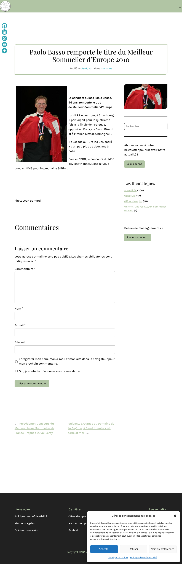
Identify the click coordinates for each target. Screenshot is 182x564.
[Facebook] (4, 26)
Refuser (133, 548)
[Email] (4, 45)
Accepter (104, 548)
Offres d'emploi (133, 201)
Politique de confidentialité (143, 557)
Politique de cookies (118, 557)
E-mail (20, 325)
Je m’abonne (134, 163)
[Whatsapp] (4, 39)
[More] (4, 51)
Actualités (130, 190)
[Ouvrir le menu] (180, 6)
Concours (106, 68)
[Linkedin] (4, 32)
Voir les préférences (162, 548)
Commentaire (25, 269)
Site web (20, 342)
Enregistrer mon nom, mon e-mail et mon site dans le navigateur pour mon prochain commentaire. (66, 361)
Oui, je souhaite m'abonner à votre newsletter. (49, 371)
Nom (19, 308)
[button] (175, 516)
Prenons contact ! (137, 237)
